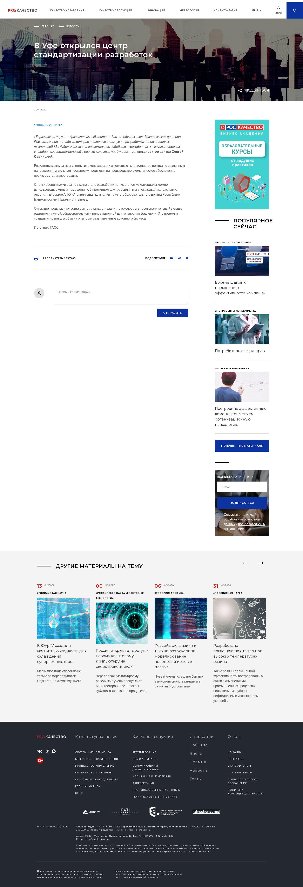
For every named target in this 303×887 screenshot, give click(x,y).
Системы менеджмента (93, 752)
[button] (261, 566)
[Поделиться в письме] (169, 258)
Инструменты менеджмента (96, 779)
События (199, 745)
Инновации (156, 10)
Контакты (235, 759)
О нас (234, 736)
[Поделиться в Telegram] (184, 258)
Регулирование (144, 752)
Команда (235, 752)
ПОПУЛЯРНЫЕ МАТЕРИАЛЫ (242, 445)
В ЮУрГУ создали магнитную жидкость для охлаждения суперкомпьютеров (62, 653)
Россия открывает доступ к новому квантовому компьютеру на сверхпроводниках (122, 658)
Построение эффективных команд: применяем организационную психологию (240, 416)
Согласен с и (244, 521)
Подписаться (242, 502)
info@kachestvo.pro (98, 839)
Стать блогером (240, 772)
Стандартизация (146, 759)
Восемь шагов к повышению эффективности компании (240, 287)
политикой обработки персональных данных (243, 519)
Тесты (196, 779)
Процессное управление (94, 765)
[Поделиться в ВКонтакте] (177, 258)
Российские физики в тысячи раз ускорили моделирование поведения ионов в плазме (175, 656)
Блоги (196, 753)
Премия (198, 762)
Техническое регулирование (155, 796)
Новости (198, 770)
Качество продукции (115, 10)
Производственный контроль (156, 789)
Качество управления (67, 10)
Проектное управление (93, 772)
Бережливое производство (96, 759)
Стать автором (239, 765)
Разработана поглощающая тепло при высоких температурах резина (237, 653)
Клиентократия (226, 10)
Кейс (79, 793)
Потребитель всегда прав (240, 351)
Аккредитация (144, 783)
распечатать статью (59, 258)
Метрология (189, 10)
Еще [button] (255, 10)
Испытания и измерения (152, 776)
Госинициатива (87, 786)
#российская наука (48, 124)
